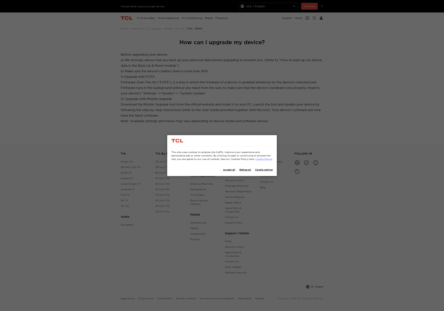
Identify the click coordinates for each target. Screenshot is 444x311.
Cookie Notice (263, 159)
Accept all (229, 169)
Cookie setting (264, 169)
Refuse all (245, 169)
